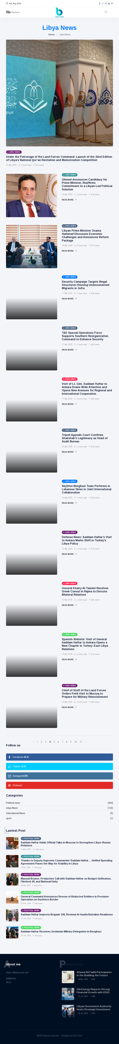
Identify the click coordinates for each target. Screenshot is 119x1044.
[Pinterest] (112, 3)
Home (52, 34)
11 (81, 741)
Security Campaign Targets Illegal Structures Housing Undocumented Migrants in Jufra (85, 285)
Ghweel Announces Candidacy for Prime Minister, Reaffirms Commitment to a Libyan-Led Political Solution (87, 184)
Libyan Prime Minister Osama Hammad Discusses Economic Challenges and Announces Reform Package (85, 235)
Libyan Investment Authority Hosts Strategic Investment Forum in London (94, 1009)
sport (8, 818)
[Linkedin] (109, 3)
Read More (68, 200)
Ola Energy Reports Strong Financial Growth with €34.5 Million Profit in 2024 (93, 992)
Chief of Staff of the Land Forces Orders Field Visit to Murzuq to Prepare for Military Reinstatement (85, 693)
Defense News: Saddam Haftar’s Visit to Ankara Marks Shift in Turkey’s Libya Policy (87, 540)
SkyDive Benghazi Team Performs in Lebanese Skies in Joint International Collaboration (86, 489)
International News (15, 813)
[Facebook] (100, 3)
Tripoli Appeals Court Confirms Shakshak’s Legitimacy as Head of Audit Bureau (85, 438)
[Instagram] (106, 3)
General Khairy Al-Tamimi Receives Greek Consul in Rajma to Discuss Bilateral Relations (85, 591)
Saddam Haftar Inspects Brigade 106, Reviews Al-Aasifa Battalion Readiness (67, 914)
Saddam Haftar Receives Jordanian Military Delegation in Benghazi (61, 931)
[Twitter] (103, 3)
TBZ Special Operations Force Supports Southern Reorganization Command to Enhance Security (85, 336)
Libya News (12, 808)
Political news (13, 802)
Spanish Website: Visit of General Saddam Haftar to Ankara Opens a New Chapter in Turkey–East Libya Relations (85, 644)
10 (75, 741)
